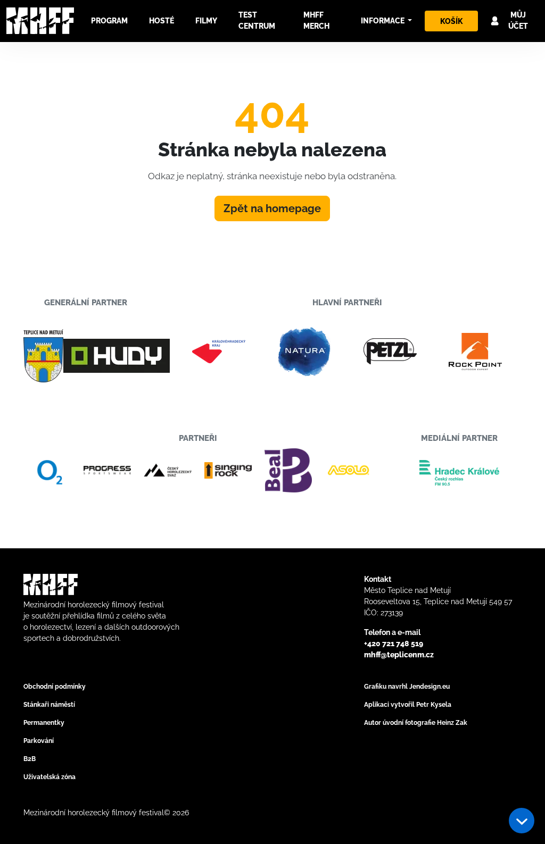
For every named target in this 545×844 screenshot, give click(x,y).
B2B (29, 759)
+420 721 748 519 (393, 643)
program (109, 20)
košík (451, 21)
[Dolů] (521, 820)
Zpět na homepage (272, 208)
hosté (161, 20)
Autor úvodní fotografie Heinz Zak (415, 722)
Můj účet (518, 20)
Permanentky (43, 722)
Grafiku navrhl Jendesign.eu (407, 686)
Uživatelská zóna (49, 777)
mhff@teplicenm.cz (399, 654)
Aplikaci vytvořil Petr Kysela (407, 704)
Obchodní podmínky (54, 686)
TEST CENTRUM (256, 20)
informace (383, 20)
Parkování (38, 741)
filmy (206, 20)
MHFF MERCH (316, 20)
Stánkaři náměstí (49, 704)
